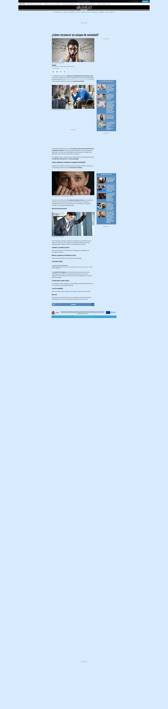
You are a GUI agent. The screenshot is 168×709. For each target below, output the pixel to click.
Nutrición (88, 12)
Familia (106, 12)
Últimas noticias (57, 12)
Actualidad (64, 12)
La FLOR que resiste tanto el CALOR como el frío (105, 4)
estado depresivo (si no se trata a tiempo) (77, 79)
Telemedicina (101, 12)
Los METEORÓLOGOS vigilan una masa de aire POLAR (35, 4)
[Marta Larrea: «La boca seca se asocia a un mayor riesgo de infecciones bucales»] (101, 117)
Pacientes (78, 12)
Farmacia (83, 12)
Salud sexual (94, 12)
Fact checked (56, 68)
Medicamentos (71, 12)
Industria (112, 12)
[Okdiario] (84, 7)
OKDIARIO (54, 65)
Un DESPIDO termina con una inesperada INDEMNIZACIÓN (54, 4)
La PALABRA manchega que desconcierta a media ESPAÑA (71, 4)
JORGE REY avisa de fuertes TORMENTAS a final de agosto (89, 4)
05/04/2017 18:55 (56, 66)
